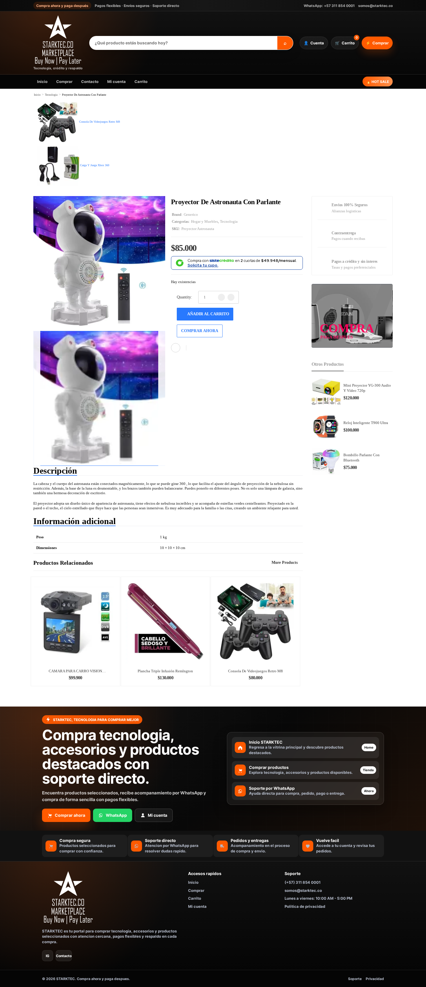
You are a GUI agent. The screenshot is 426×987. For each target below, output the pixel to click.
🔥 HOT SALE (377, 81)
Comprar (64, 81)
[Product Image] (99, 262)
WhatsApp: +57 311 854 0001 (329, 5)
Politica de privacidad (305, 906)
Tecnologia (51, 94)
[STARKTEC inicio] (111, 897)
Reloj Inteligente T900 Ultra (365, 423)
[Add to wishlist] (194, 347)
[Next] (161, 398)
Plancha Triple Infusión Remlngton (165, 671)
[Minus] (221, 297)
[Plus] (230, 297)
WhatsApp (116, 815)
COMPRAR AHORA (199, 331)
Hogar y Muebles (204, 221)
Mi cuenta (116, 81)
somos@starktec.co (375, 5)
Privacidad (375, 979)
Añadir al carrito (208, 314)
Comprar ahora (70, 815)
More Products (285, 562)
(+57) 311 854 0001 (303, 882)
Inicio (42, 81)
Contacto (90, 81)
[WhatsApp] (175, 347)
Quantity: (184, 297)
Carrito (141, 81)
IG (47, 956)
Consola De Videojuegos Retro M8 (255, 671)
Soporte (355, 979)
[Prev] (36, 398)
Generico (191, 214)
